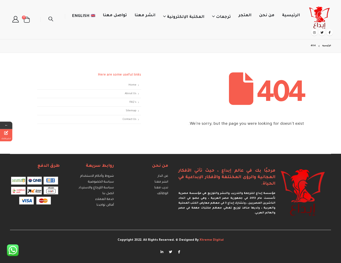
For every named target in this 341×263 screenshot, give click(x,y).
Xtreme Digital (211, 240)
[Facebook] (329, 32)
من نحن (266, 15)
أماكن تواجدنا (105, 205)
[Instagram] (314, 32)
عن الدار (163, 176)
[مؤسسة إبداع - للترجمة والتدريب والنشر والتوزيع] (320, 16)
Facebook (179, 251)
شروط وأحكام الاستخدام (97, 176)
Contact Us (129, 119)
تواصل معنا (115, 15)
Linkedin (161, 251)
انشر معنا (145, 15)
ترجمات (223, 17)
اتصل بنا (108, 193)
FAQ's (132, 102)
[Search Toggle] (50, 19)
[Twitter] (322, 32)
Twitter (170, 251)
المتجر (244, 15)
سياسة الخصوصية (101, 182)
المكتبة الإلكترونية (185, 17)
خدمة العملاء (104, 199)
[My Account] (15, 19)
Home (132, 85)
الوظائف (162, 193)
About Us (130, 93)
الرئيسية (291, 15)
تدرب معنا (161, 187)
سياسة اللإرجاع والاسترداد (96, 187)
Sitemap (131, 110)
